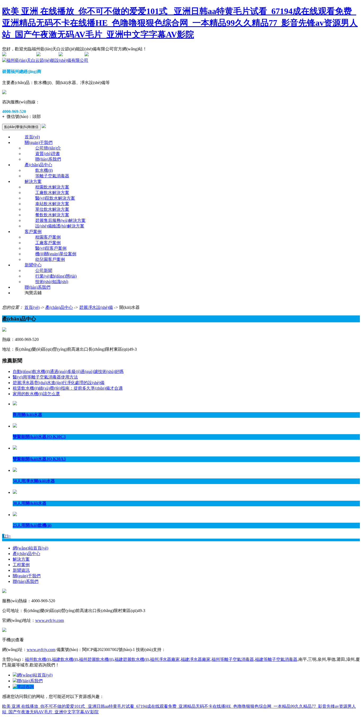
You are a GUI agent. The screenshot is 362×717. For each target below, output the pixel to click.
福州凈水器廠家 (165, 659)
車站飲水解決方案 (52, 203)
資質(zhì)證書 (47, 153)
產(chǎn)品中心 (38, 164)
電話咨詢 (25, 686)
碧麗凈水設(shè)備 (96, 307)
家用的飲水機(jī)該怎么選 (36, 394)
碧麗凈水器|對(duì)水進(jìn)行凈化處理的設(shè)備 (58, 382)
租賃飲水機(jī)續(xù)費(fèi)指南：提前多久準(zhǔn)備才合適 (68, 388)
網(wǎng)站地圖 (20, 54)
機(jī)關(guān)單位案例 (55, 254)
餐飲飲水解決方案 (52, 215)
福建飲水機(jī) (65, 659)
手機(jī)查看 (74, 54)
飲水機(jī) (44, 170)
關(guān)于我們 (38, 142)
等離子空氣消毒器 (52, 176)
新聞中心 (33, 265)
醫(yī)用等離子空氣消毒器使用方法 (45, 377)
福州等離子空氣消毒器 (232, 659)
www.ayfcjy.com (49, 620)
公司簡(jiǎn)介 (48, 148)
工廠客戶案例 (48, 242)
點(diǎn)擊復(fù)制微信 (21, 127)
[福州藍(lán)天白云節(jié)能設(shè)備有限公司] (45, 60)
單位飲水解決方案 (52, 209)
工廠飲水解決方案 (52, 192)
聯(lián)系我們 (48, 159)
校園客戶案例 (48, 237)
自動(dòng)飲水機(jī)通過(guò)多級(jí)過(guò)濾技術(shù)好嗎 (68, 371)
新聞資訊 (21, 570)
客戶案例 (33, 231)
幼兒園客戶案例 (50, 259)
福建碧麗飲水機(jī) (131, 659)
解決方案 (33, 181)
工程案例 (21, 564)
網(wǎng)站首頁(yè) (30, 548)
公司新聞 (43, 270)
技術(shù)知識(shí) (51, 281)
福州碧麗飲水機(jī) (96, 659)
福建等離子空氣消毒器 (276, 659)
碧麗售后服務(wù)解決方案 (60, 220)
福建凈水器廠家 (195, 659)
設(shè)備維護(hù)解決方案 (59, 226)
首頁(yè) (32, 137)
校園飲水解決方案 (52, 187)
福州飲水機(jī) (38, 659)
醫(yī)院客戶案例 (51, 248)
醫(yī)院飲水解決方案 (55, 198)
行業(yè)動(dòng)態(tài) (56, 276)
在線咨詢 (49, 54)
